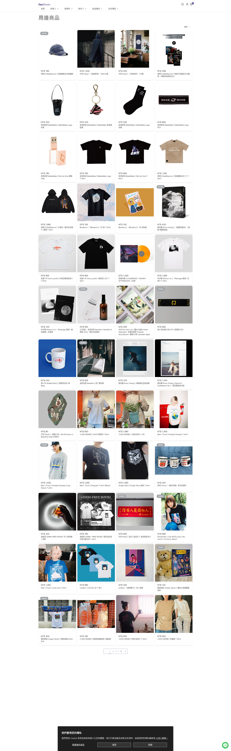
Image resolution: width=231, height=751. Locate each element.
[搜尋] (182, 4)
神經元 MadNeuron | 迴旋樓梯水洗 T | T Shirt (173, 177)
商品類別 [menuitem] (96, 8)
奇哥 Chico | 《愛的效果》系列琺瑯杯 (171, 485)
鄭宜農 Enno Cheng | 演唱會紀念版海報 (134, 383)
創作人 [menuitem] (81, 8)
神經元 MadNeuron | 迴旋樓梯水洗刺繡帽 (57, 74)
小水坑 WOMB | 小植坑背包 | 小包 (131, 434)
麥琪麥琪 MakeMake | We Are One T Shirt (133, 177)
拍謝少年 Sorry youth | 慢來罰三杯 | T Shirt (94, 279)
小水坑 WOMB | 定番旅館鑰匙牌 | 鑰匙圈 (95, 639)
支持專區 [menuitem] (112, 8)
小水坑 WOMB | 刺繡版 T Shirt (169, 639)
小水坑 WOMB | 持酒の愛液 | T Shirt (133, 639)
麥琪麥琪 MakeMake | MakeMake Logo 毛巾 (173, 126)
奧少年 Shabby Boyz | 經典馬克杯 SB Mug (55, 384)
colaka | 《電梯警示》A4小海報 (131, 588)
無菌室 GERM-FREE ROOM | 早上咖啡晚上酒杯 (56, 538)
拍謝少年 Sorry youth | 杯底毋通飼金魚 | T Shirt (56, 279)
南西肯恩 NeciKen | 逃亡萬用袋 (92, 383)
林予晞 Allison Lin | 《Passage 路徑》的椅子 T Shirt (173, 279)
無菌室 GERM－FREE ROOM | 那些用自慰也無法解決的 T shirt (96, 538)
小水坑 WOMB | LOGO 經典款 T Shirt (94, 434)
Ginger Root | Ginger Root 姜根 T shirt (134, 485)
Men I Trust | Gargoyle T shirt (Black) (95, 485)
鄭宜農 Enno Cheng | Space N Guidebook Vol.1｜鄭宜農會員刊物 (170, 384)
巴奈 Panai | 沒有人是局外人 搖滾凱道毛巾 (135, 537)
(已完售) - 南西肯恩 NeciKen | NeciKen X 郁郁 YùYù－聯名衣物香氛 (96, 331)
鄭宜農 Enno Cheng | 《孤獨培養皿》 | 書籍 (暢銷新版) (173, 228)
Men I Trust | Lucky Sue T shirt (53, 588)
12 (121, 651)
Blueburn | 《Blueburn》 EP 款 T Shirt (95, 227)
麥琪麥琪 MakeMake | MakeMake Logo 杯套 (56, 126)
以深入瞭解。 (162, 738)
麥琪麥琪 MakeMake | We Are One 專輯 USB (56, 177)
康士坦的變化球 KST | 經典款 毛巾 (170, 330)
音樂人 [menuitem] (53, 8)
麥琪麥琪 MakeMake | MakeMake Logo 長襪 (134, 126)
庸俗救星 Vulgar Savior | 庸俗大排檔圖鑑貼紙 (173, 589)
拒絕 (150, 745)
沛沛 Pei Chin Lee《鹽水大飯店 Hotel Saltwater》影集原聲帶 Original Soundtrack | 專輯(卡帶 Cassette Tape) (134, 332)
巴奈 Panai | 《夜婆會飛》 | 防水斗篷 (94, 74)
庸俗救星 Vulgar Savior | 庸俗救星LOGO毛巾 (57, 640)
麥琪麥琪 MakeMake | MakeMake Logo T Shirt (95, 177)
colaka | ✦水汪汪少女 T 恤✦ (91, 588)
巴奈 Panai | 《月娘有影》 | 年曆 (131, 74)
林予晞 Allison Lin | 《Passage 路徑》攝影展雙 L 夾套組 (57, 331)
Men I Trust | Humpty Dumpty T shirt (172, 434)
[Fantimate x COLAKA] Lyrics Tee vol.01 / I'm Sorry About (171, 538)
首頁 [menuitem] (43, 8)
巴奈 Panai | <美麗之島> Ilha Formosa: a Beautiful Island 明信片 (57, 435)
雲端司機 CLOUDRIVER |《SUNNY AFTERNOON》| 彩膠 (132, 279)
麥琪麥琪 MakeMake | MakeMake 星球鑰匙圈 (96, 126)
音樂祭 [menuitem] (67, 8)
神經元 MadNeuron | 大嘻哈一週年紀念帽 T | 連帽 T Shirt (57, 228)
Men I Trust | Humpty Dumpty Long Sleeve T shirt (55, 486)
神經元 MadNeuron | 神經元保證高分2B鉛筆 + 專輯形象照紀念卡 (173, 75)
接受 (114, 745)
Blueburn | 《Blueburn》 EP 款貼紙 (133, 227)
